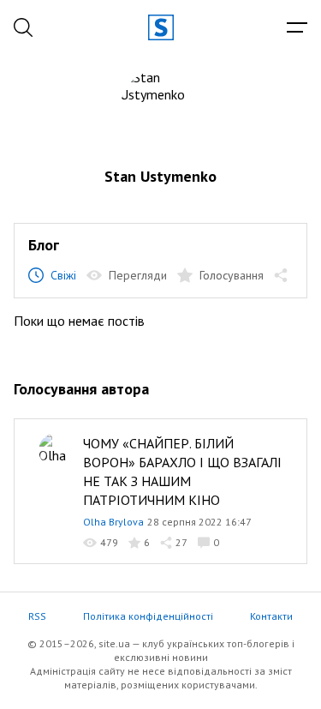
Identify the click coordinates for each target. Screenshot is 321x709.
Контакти (271, 616)
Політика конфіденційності (148, 616)
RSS (37, 616)
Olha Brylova (113, 521)
